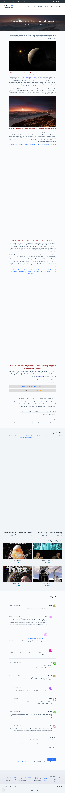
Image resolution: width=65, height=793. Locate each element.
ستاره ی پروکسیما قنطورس (30, 77)
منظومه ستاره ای (52, 411)
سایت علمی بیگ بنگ (9, 7)
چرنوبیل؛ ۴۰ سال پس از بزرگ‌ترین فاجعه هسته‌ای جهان (52, 779)
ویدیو (34, 6)
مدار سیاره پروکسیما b (16, 408)
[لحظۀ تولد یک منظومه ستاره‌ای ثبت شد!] (25, 482)
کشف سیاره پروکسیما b (24, 403)
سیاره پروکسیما (35, 401)
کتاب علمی (40, 6)
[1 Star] (41, 390)
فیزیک (46, 6)
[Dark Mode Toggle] (3, 790)
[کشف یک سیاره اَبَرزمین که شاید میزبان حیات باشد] (44, 778)
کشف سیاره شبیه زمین (41, 406)
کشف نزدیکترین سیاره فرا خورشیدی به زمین (31, 408)
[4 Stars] (37, 390)
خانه (24, 1)
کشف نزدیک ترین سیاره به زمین (49, 408)
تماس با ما (10, 1)
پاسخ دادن (10, 605)
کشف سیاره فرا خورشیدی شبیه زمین (26, 406)
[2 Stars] (40, 390)
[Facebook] (58, 1)
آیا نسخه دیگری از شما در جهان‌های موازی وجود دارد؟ (22, 779)
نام (54, 743)
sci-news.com (51, 382)
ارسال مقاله (5, 1)
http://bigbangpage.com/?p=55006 (35, 638)
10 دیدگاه (17, 24)
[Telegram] (15, 422)
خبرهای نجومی (32, 24)
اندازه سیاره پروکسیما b (41, 398)
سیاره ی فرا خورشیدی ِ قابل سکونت (38, 403)
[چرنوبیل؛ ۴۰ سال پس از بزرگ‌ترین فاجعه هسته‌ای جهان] (59, 779)
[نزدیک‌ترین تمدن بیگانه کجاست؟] (40, 482)
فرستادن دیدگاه (52, 759)
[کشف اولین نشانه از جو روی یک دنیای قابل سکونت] (55, 482)
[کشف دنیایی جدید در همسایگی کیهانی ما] (9, 482)
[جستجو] (60, 1)
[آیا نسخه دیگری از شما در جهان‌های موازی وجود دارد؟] (29, 779)
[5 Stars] (36, 390)
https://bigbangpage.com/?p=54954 (29, 386)
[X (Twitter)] (56, 1)
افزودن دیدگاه (52, 747)
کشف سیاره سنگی (52, 406)
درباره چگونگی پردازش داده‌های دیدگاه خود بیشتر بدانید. (21, 761)
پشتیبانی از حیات (20, 398)
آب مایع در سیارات (52, 398)
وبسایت (21, 743)
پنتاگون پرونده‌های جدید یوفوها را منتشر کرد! (7, 779)
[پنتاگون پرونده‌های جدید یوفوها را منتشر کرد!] (14, 779)
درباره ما (14, 1)
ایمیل (37, 743)
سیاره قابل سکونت (52, 403)
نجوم (52, 6)
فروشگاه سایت (20, 1)
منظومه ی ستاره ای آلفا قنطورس (39, 411)
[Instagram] (53, 1)
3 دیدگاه (38, 535)
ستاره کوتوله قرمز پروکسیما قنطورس (48, 401)
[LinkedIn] (26, 422)
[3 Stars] (39, 390)
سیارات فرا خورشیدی (26, 24)
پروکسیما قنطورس (30, 398)
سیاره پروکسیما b (26, 401)
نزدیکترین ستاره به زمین (26, 411)
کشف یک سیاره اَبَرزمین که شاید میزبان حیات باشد (37, 779)
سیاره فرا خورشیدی (16, 401)
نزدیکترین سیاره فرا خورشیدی (49, 414)
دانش (57, 6)
